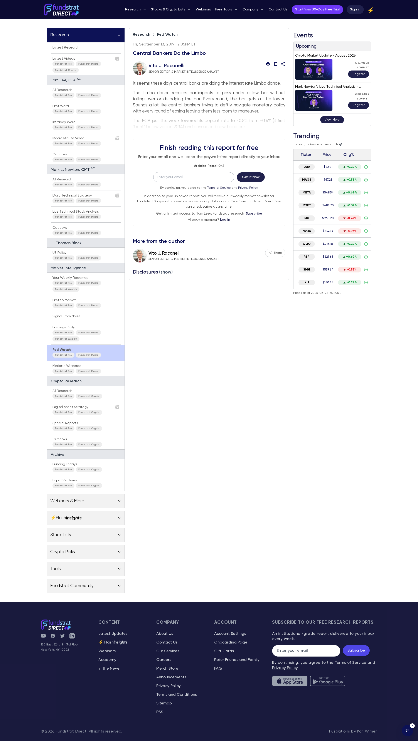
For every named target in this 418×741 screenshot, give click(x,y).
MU (306, 218)
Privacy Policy (247, 187)
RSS (159, 712)
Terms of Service (219, 187)
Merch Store (167, 668)
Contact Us (166, 642)
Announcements (171, 677)
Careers (163, 660)
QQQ (307, 243)
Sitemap (164, 703)
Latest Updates (112, 634)
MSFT (307, 205)
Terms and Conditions (176, 695)
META (307, 192)
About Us (164, 634)
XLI (307, 282)
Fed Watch (167, 35)
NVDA (307, 231)
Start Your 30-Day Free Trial (317, 9)
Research (141, 35)
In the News (109, 668)
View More (332, 119)
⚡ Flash (113, 642)
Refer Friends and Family (237, 660)
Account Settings (230, 634)
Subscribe (254, 213)
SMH (306, 269)
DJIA (306, 166)
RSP (307, 256)
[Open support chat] (407, 730)
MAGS (306, 179)
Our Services (167, 651)
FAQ (218, 668)
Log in (225, 220)
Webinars (107, 651)
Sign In (355, 9)
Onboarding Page (230, 642)
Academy (107, 660)
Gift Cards (224, 651)
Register (358, 74)
